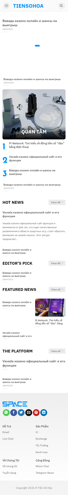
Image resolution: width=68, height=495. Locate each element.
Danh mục (42, 452)
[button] (6, 6)
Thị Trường (42, 445)
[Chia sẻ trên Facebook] (13, 412)
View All (55, 202)
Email (5, 432)
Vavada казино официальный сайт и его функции (35, 158)
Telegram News (45, 472)
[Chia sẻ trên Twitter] (21, 412)
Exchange (41, 438)
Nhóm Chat (42, 466)
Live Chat (8, 438)
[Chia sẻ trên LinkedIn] (43, 412)
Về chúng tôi (9, 466)
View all (55, 289)
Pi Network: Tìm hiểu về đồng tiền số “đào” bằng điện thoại (37, 145)
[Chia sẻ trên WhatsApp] (6, 412)
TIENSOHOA (28, 5)
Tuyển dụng (9, 472)
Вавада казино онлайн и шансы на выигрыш (29, 23)
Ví (37, 432)
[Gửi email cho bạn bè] (28, 412)
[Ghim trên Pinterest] (36, 412)
